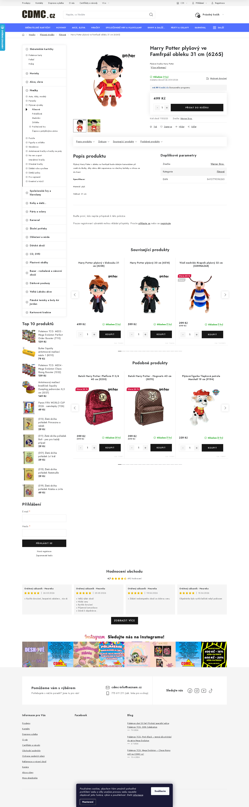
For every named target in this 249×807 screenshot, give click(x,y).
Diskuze (102, 141)
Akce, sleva (36, 82)
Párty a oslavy (38, 211)
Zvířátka (35, 122)
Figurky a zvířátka (37, 142)
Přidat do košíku (197, 107)
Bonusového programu (179, 87)
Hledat (151, 14)
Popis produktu (84, 141)
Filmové (36, 109)
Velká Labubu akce (41, 291)
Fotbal (31, 59)
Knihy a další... (38, 203)
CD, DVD (35, 254)
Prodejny (26, 3)
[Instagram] (197, 690)
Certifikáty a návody (89, 3)
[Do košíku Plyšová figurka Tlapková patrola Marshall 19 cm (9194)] (212, 448)
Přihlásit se (44, 543)
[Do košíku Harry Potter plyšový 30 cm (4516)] (161, 334)
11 (164, 464)
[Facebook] (190, 690)
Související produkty (123, 141)
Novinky (34, 73)
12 (168, 464)
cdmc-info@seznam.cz (127, 687)
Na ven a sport (35, 155)
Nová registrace (44, 551)
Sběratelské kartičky (41, 49)
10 (160, 464)
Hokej (31, 63)
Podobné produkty (150, 141)
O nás (71, 3)
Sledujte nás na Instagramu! (136, 637)
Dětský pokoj (34, 172)
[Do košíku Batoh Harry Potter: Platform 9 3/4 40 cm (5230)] (110, 447)
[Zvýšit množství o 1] (166, 107)
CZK (182, 3)
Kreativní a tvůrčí (36, 181)
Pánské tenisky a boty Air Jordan (44, 302)
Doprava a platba (56, 3)
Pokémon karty (35, 55)
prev (74, 294)
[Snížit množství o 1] (157, 107)
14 (176, 464)
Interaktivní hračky (37, 159)
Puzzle (32, 138)
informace (138, 795)
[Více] (218, 27)
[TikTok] (210, 690)
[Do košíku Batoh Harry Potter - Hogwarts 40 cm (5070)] (161, 447)
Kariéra (25, 767)
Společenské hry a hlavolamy (40, 192)
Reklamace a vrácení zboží (34, 761)
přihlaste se (144, 223)
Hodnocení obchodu (124, 571)
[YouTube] (203, 690)
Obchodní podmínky (31, 750)
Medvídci (36, 118)
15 (180, 464)
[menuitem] (37, 27)
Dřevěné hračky (36, 164)
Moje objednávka (30, 778)
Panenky (32, 100)
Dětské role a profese (38, 168)
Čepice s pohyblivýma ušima (44, 131)
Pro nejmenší (34, 177)
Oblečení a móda (40, 237)
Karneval (35, 220)
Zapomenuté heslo (44, 555)
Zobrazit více (124, 620)
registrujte (166, 223)
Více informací (158, 67)
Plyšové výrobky (36, 105)
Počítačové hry (39, 126)
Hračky (34, 90)
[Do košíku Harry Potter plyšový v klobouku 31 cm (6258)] (110, 334)
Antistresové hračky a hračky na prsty (45, 151)
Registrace (220, 3)
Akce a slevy (27, 772)
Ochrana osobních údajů (33, 756)
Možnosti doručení (218, 78)
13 (172, 464)
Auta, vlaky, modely (37, 96)
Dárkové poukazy (40, 283)
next (225, 294)
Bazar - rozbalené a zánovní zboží (46, 272)
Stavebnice (33, 146)
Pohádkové (37, 113)
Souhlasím (160, 791)
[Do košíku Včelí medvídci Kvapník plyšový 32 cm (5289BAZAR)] (212, 334)
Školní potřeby (38, 228)
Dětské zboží (37, 245)
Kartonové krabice (40, 312)
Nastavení (87, 802)
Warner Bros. (186, 118)
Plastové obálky (39, 262)
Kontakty (39, 3)
